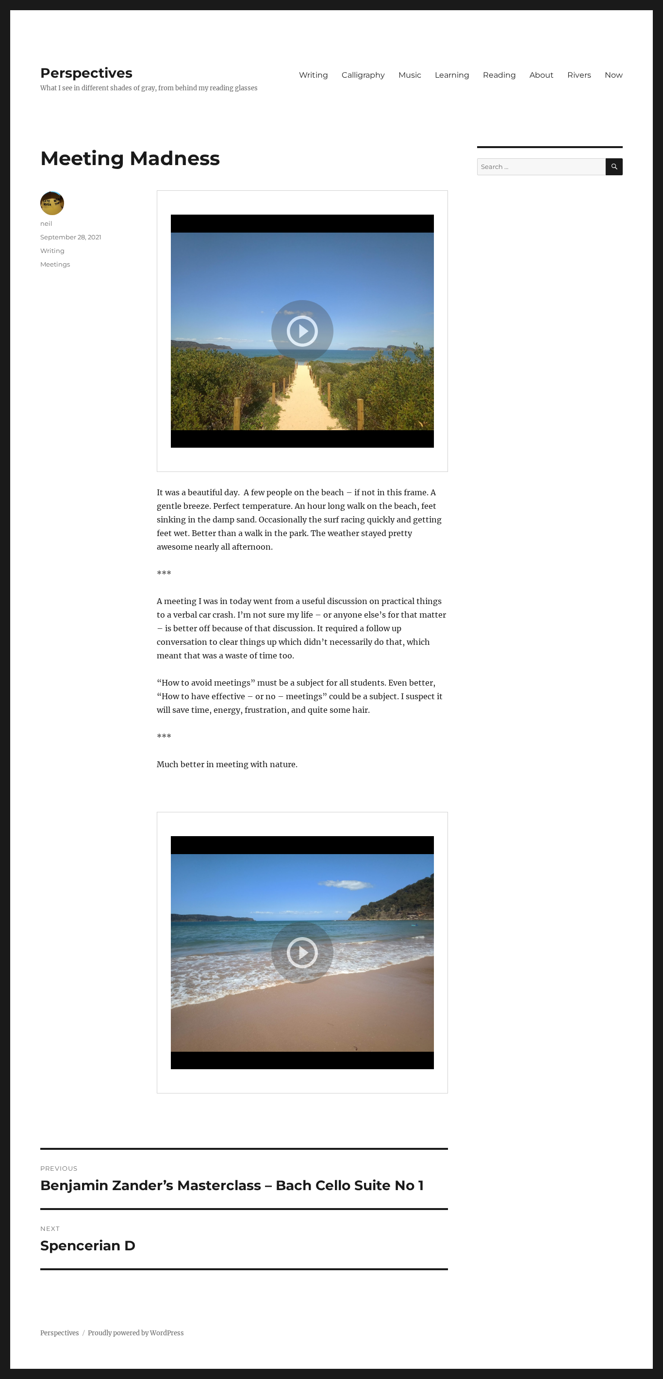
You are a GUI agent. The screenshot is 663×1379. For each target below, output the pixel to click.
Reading (499, 75)
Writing (313, 75)
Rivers (579, 75)
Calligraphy (363, 75)
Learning (452, 75)
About (542, 75)
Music (409, 75)
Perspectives (86, 73)
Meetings (55, 264)
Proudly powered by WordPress (136, 1333)
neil (46, 223)
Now (614, 75)
